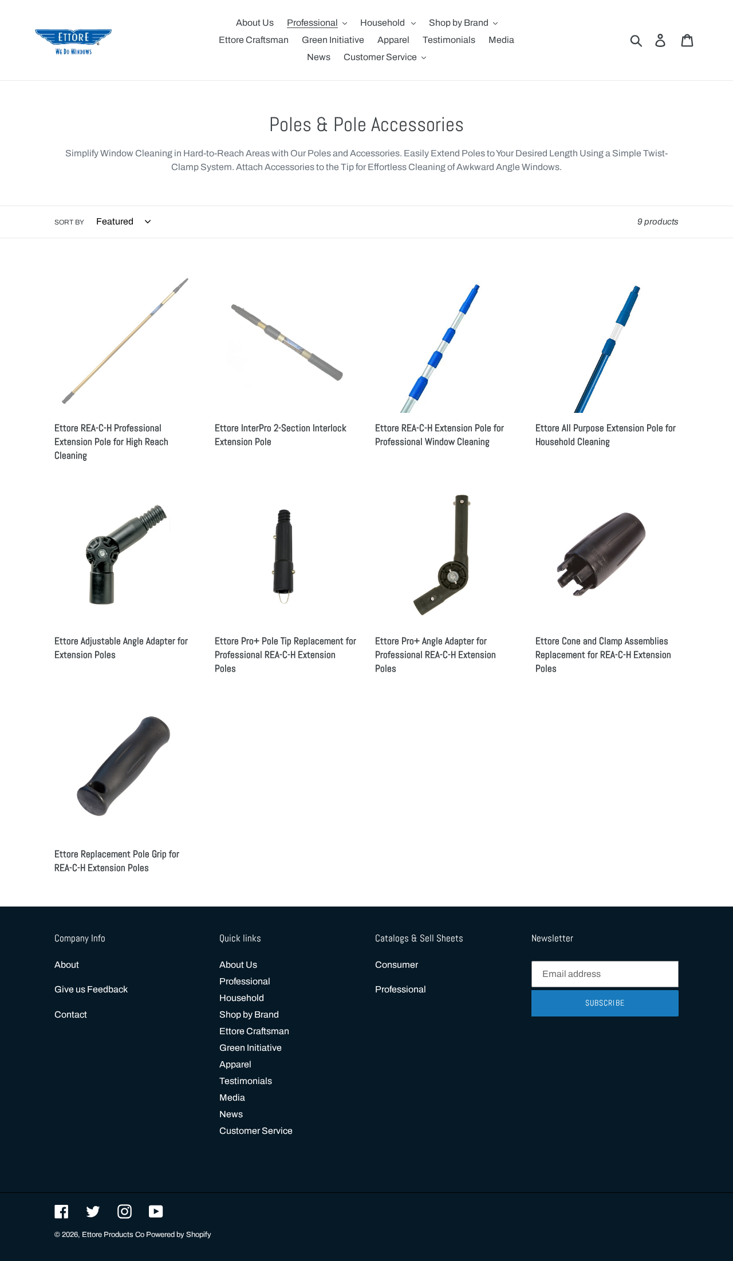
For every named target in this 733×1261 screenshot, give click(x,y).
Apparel (235, 1064)
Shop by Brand (249, 1014)
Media (232, 1097)
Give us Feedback (91, 989)
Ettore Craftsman (254, 1031)
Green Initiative (250, 1048)
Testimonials (245, 1081)
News (231, 1114)
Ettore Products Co (114, 1235)
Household (241, 998)
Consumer (396, 965)
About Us (238, 965)
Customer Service (256, 1131)
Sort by (69, 222)
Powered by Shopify (178, 1235)
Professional (244, 981)
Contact (70, 1014)
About (66, 965)
